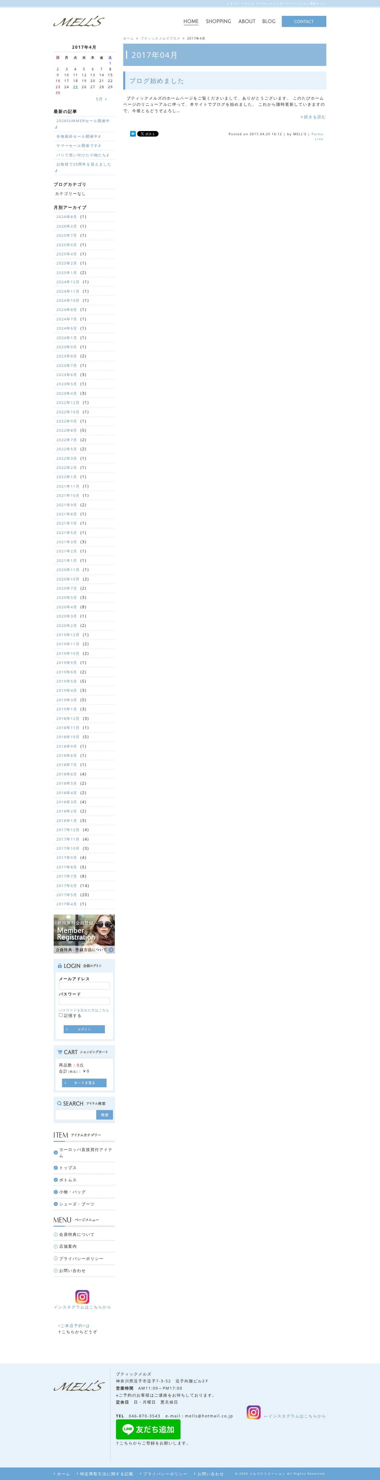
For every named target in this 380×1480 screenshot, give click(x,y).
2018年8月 (66, 755)
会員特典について (77, 1234)
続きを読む (315, 116)
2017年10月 (68, 848)
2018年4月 (66, 792)
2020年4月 (66, 606)
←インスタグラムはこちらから (295, 1416)
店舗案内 (68, 1246)
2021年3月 (66, 541)
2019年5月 (66, 681)
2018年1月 (66, 820)
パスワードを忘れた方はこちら (84, 1010)
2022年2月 (66, 467)
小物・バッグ (72, 1191)
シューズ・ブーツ (77, 1204)
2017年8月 (66, 866)
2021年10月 (68, 495)
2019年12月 (68, 634)
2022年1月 (66, 476)
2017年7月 (66, 876)
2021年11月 (68, 486)
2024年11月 (68, 291)
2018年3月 (66, 801)
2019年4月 (66, 690)
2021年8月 (66, 514)
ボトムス (68, 1179)
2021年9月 (66, 504)
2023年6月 (66, 374)
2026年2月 (66, 226)
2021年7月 (66, 523)
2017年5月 (66, 894)
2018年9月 (66, 746)
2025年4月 (66, 253)
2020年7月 (66, 588)
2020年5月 (66, 597)
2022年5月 (66, 448)
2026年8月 (66, 216)
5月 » (101, 99)
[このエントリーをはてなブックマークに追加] (133, 134)
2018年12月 (68, 718)
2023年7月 (66, 365)
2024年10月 (68, 300)
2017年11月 (68, 839)
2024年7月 (66, 319)
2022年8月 (66, 430)
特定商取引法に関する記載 (107, 1473)
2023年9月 (66, 346)
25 (75, 87)
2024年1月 (66, 337)
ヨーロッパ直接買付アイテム (86, 1152)
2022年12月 (68, 402)
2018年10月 (68, 736)
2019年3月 (66, 699)
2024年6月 (66, 328)
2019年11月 (68, 643)
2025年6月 (66, 244)
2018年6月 (66, 774)
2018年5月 (66, 783)
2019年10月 (68, 653)
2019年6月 (66, 671)
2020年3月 (66, 616)
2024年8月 (66, 309)
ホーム (63, 1473)
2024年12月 (68, 281)
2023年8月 (66, 356)
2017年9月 (66, 857)
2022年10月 (68, 411)
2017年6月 (66, 885)
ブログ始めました (157, 80)
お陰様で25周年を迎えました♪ (83, 167)
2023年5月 (66, 383)
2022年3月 (66, 458)
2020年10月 (68, 579)
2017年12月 (68, 829)
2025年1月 (66, 272)
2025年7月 (66, 235)
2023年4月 (66, 393)
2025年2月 (66, 263)
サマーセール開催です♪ (78, 145)
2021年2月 (66, 551)
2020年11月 (68, 569)
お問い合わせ (72, 1270)
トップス (68, 1167)
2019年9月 (66, 662)
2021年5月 (66, 532)
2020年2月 (66, 625)
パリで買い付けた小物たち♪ (83, 154)
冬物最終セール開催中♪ (78, 136)
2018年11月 (68, 727)
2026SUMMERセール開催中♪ (82, 123)
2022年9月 (66, 421)
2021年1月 (66, 560)
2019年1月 (66, 708)
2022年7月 (66, 439)
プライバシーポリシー (81, 1258)
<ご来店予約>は (74, 1325)
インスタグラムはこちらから (83, 1306)
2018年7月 (66, 764)
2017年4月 (66, 903)
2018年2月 (66, 811)
